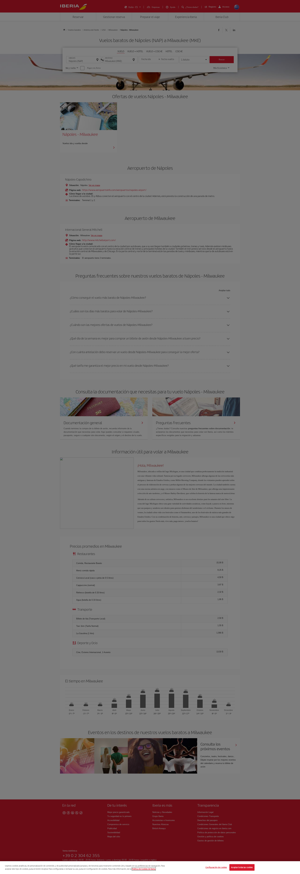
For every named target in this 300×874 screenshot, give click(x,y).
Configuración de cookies (216, 867)
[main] (150, 867)
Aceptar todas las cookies (242, 867)
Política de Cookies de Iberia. (143, 868)
